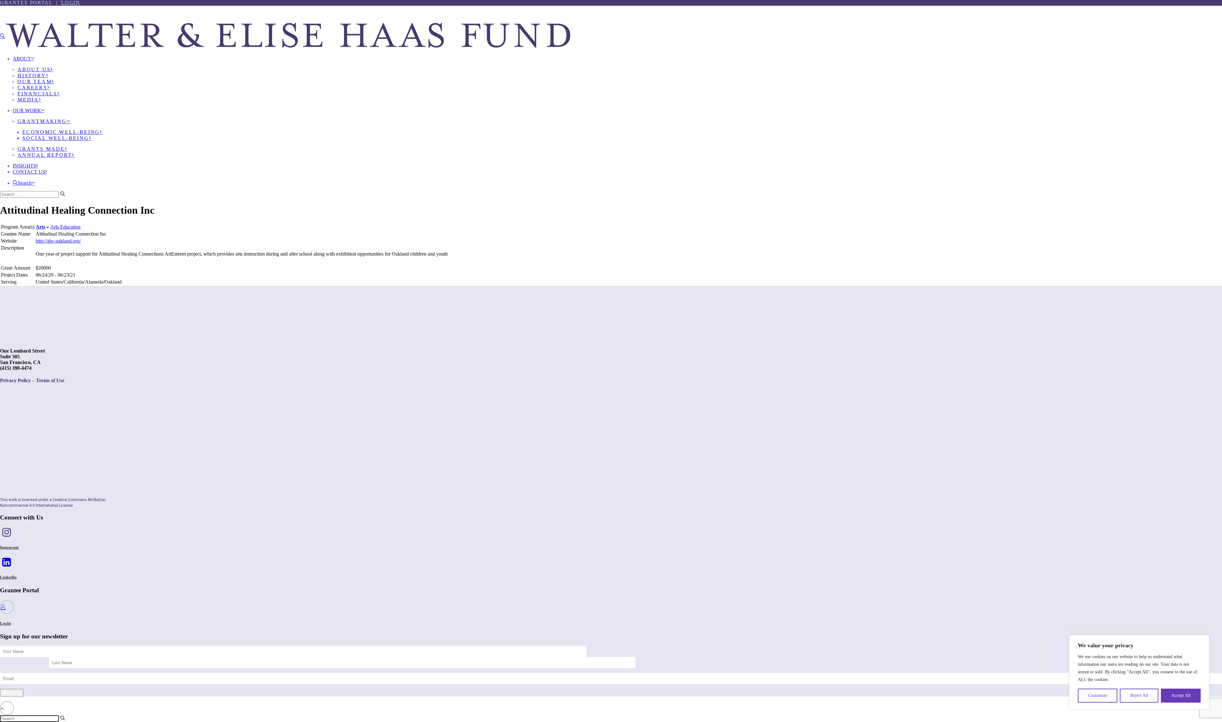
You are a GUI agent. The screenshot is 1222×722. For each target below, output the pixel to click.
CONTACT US (29, 172)
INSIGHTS (24, 165)
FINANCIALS (37, 93)
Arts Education (65, 227)
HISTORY (32, 75)
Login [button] (5, 623)
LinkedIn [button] (8, 577)
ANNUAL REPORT (45, 155)
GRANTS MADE (41, 149)
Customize (1097, 695)
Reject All (1139, 695)
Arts (40, 227)
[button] (2, 36)
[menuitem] (617, 81)
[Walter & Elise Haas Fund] (611, 25)
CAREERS (32, 87)
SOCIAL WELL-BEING (55, 138)
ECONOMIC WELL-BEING (61, 132)
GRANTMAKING (42, 121)
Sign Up (12, 692)
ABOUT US (34, 69)
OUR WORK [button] (27, 110)
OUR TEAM (35, 81)
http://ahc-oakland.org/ (58, 241)
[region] (1139, 672)
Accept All (1180, 695)
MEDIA (28, 99)
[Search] (32, 194)
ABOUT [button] (22, 58)
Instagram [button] (9, 547)
